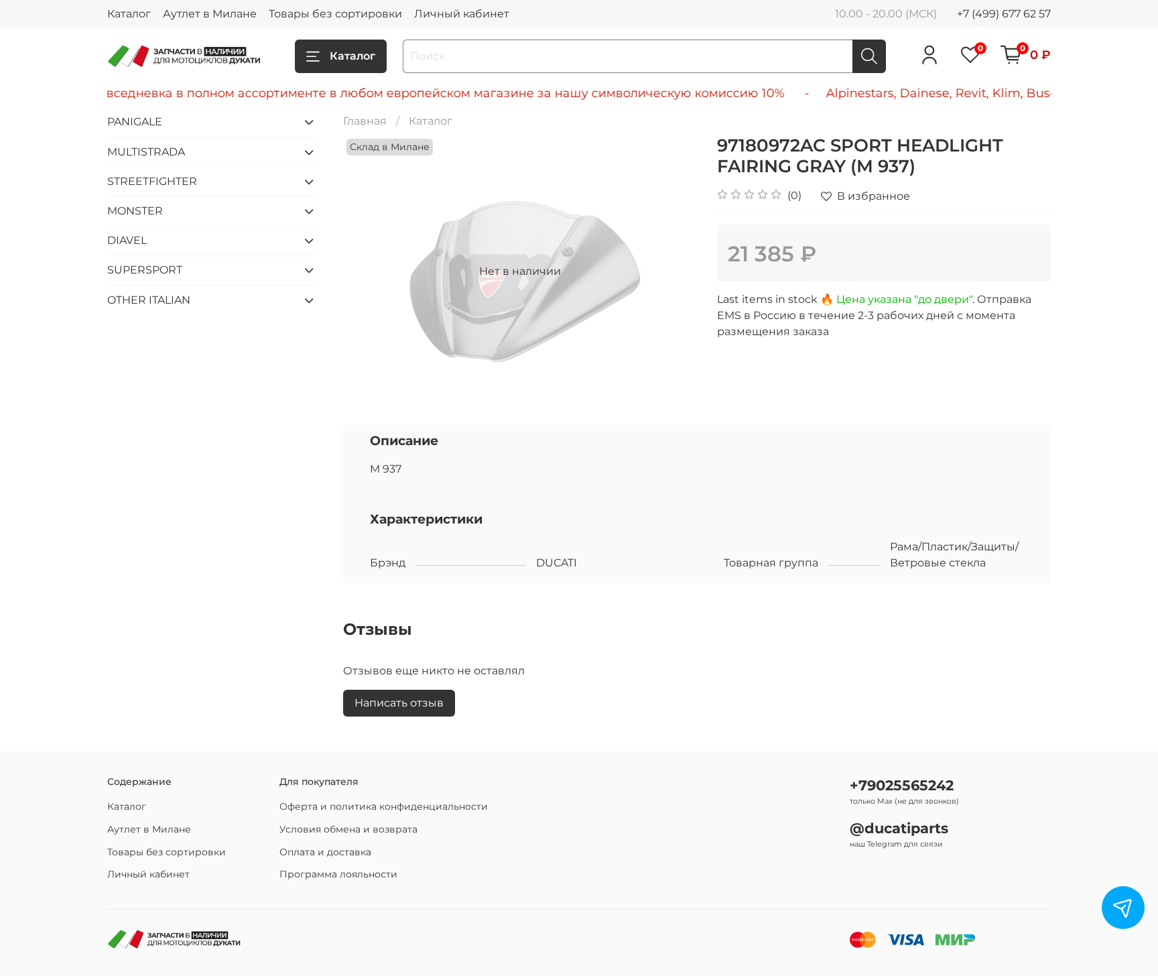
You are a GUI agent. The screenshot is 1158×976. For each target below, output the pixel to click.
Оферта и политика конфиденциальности (383, 806)
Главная (365, 121)
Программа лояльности (338, 874)
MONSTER (135, 210)
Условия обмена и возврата (348, 829)
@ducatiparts (899, 828)
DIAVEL (127, 240)
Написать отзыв (399, 702)
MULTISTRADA (146, 151)
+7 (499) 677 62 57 (1004, 13)
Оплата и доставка (325, 852)
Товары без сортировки (335, 13)
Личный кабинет (461, 13)
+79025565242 (902, 785)
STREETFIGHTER (152, 181)
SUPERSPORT (144, 269)
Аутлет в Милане (210, 13)
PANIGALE (134, 121)
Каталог (129, 13)
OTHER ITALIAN (148, 300)
